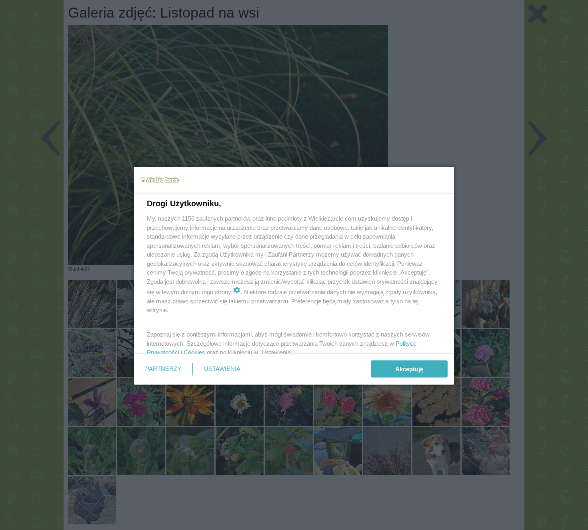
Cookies (194, 352)
